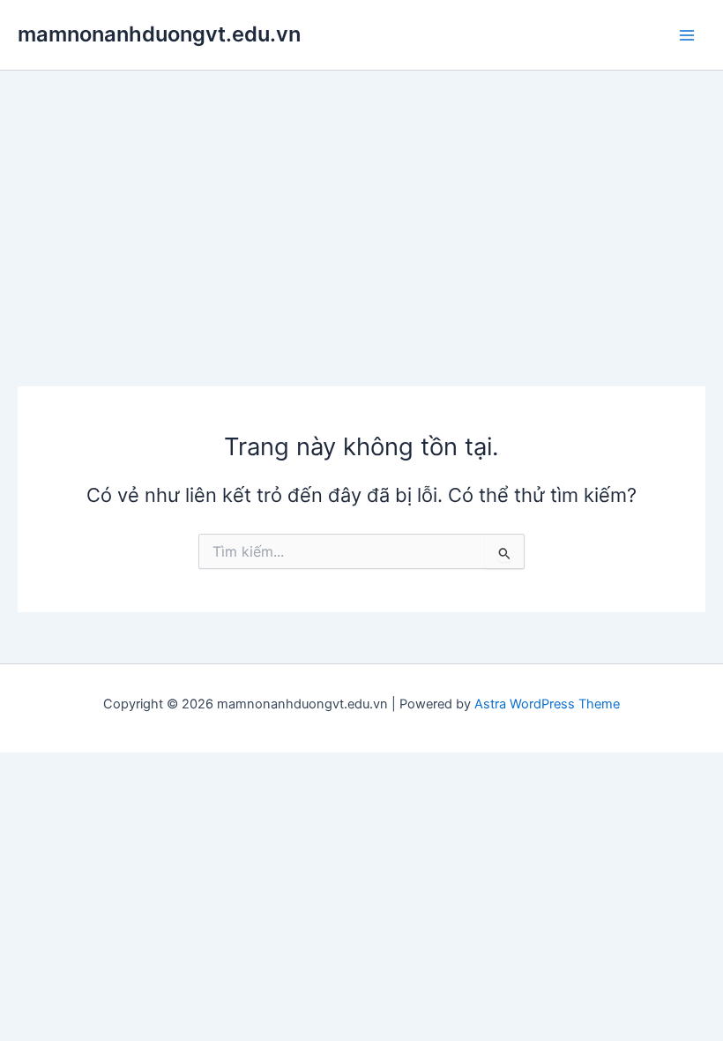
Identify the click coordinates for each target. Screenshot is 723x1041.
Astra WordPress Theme (547, 704)
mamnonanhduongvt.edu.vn (159, 34)
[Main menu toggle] (686, 35)
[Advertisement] (361, 202)
